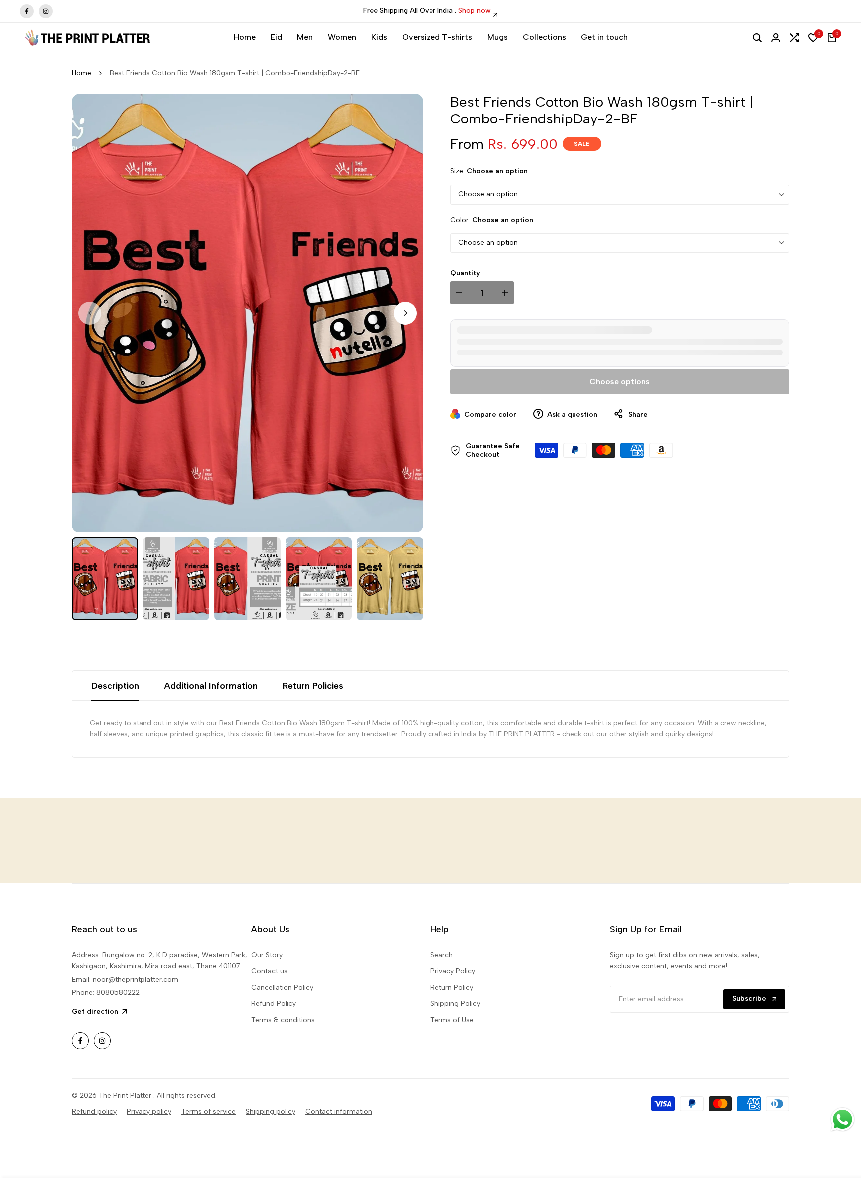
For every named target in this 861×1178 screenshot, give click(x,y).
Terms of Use (452, 1020)
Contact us (269, 971)
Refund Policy (273, 1003)
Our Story (267, 955)
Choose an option (488, 194)
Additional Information (211, 685)
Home (81, 73)
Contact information (338, 1111)
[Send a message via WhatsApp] (842, 1119)
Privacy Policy (452, 971)
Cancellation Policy (282, 987)
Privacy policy (149, 1111)
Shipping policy (270, 1111)
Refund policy (94, 1111)
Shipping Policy (455, 1003)
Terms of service (208, 1111)
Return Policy (451, 987)
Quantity (465, 273)
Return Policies (313, 685)
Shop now (474, 11)
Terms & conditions (283, 1020)
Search (441, 955)
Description (115, 685)
